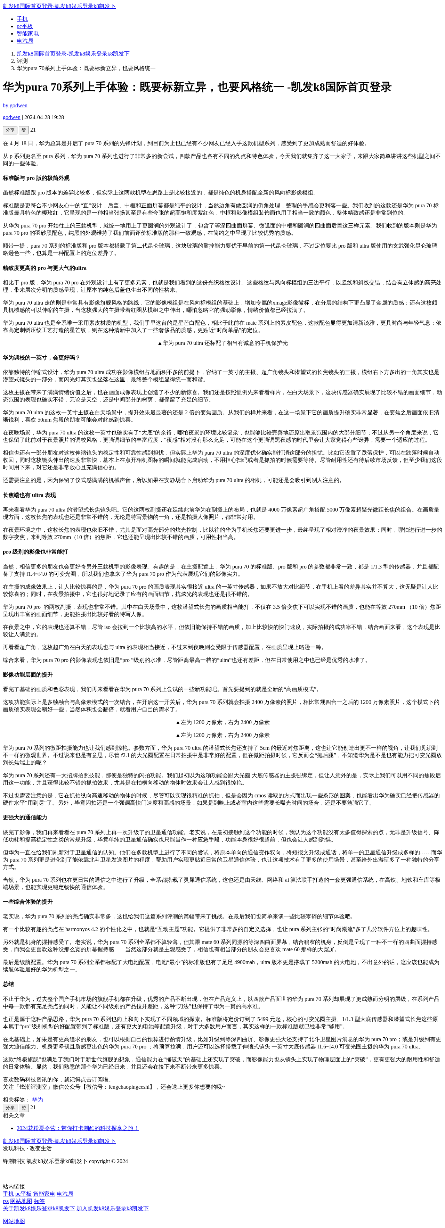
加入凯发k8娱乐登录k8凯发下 (112, 1208)
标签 (39, 1201)
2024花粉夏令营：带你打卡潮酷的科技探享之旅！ (78, 1128)
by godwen (15, 105)
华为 (37, 1100)
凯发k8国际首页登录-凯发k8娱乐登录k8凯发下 (59, 6)
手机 (22, 19)
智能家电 (28, 33)
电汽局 (25, 41)
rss (6, 1201)
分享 (10, 130)
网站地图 (21, 1201)
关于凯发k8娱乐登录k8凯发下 (39, 1208)
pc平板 (25, 26)
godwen (12, 117)
